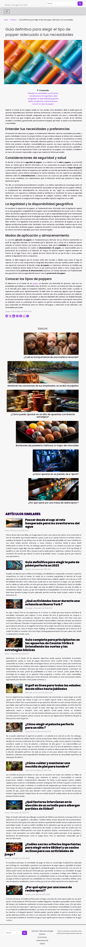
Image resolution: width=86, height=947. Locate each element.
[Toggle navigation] (7, 11)
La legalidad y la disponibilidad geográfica (43, 98)
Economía (42, 937)
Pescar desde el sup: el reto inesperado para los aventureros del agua (52, 523)
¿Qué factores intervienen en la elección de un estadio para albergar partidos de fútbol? (52, 805)
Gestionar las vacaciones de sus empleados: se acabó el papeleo (43, 385)
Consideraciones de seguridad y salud (43, 96)
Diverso (14, 19)
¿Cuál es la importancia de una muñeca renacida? (51, 357)
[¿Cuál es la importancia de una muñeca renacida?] (51, 344)
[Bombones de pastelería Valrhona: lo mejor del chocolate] (47, 432)
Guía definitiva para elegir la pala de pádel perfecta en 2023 (52, 564)
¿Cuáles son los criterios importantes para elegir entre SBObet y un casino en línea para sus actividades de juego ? (43, 849)
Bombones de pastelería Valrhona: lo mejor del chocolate (47, 445)
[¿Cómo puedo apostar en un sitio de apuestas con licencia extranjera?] (43, 401)
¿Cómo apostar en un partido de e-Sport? (56, 474)
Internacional (42, 940)
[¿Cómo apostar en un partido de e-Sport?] (56, 461)
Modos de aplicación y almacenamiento (43, 101)
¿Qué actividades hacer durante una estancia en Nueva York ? (52, 602)
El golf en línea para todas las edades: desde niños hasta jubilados (53, 687)
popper (35, 283)
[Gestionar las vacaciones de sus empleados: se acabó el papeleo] (43, 372)
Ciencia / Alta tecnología (42, 931)
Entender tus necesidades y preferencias (43, 93)
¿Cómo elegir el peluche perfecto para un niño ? (49, 726)
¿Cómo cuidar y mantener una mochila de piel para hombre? (47, 764)
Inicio (6, 19)
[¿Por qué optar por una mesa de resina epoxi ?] (53, 489)
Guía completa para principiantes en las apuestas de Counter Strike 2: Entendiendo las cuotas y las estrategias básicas (42, 645)
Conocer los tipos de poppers (43, 104)
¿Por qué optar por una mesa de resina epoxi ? (53, 502)
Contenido (44, 90)
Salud (42, 943)
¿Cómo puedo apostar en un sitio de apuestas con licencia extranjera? (43, 415)
